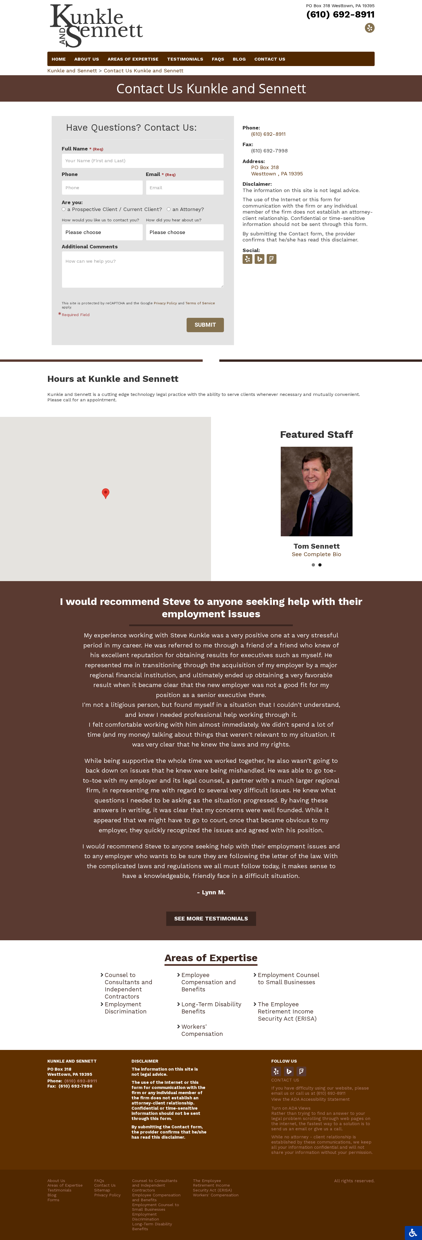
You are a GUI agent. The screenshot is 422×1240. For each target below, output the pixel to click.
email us (280, 1093)
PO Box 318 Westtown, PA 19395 (69, 1072)
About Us (56, 1180)
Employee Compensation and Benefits (208, 982)
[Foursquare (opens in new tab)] (271, 259)
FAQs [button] (218, 59)
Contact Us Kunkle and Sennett (143, 70)
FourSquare (301, 1071)
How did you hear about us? (174, 220)
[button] (105, 493)
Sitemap (102, 1190)
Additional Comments (90, 246)
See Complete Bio (316, 554)
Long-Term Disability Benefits (211, 1008)
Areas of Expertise (133, 59)
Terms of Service (200, 303)
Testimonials (185, 59)
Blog (239, 59)
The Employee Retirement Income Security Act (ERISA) (287, 1011)
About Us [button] (86, 59)
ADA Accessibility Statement (320, 1099)
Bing (289, 1071)
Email (161, 174)
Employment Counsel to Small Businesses (288, 979)
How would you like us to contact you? (100, 220)
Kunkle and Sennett (72, 70)
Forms (53, 1200)
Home (59, 59)
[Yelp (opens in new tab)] (247, 259)
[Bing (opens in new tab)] (259, 259)
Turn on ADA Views (291, 1108)
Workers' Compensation (202, 1030)
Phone (70, 174)
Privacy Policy (165, 303)
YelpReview (276, 1071)
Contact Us (269, 59)
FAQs (99, 1180)
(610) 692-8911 (340, 14)
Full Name (82, 149)
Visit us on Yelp (370, 28)
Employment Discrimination (126, 1008)
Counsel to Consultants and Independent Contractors (128, 986)
